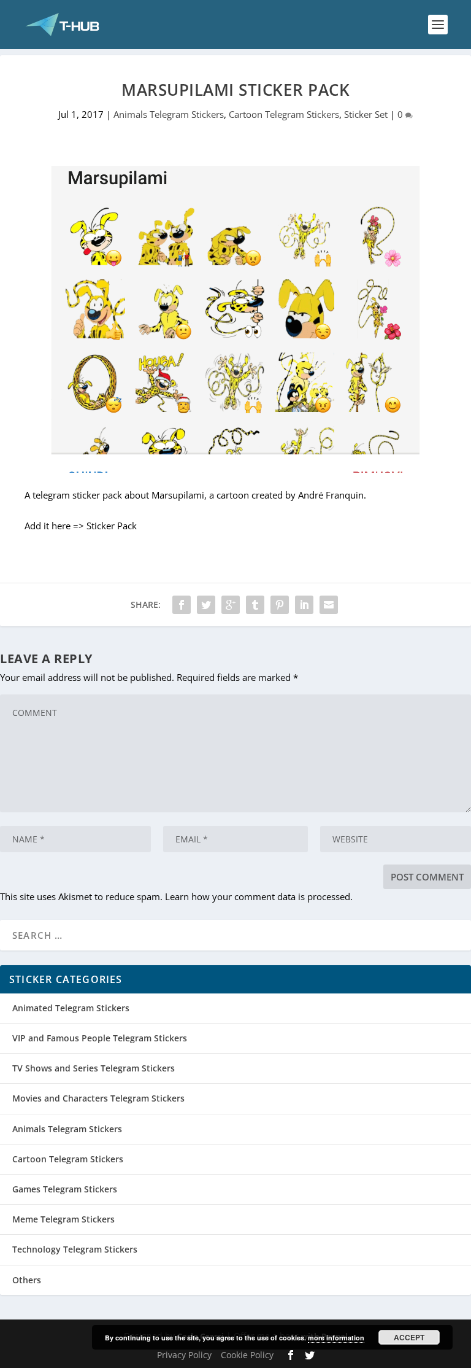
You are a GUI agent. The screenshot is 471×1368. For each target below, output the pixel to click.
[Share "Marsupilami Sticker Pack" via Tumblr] (255, 605)
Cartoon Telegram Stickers (284, 114)
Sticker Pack (111, 525)
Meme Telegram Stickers (63, 1219)
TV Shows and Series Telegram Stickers (93, 1068)
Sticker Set (366, 114)
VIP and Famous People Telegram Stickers (99, 1038)
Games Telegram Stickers (64, 1189)
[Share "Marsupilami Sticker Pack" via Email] (328, 605)
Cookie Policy (247, 1355)
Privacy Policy (184, 1355)
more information (336, 1337)
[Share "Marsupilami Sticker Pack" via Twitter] (206, 605)
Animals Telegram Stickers (168, 114)
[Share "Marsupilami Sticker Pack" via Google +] (230, 605)
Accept (409, 1337)
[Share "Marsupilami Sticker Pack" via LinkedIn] (304, 605)
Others (26, 1280)
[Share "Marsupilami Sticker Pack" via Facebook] (181, 605)
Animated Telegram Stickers (70, 1008)
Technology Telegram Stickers (74, 1249)
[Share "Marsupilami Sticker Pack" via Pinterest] (279, 605)
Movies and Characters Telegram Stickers (98, 1098)
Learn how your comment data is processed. (259, 896)
